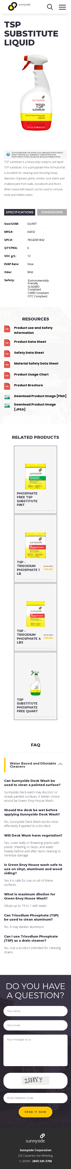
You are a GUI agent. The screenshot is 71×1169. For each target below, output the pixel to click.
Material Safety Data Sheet (36, 363)
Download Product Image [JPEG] (35, 406)
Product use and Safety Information (33, 330)
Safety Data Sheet (29, 352)
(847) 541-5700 (42, 1161)
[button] (35, 1112)
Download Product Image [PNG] (40, 396)
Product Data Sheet (30, 341)
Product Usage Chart (31, 374)
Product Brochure (28, 385)
